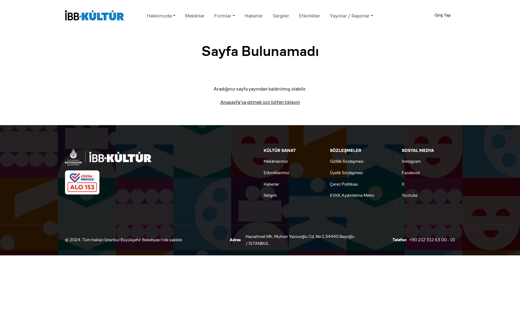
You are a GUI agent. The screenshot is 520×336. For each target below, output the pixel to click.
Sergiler (281, 16)
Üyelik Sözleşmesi (346, 172)
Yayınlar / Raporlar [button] (350, 16)
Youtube (409, 195)
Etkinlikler (309, 16)
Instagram (411, 161)
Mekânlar (195, 16)
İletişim (270, 195)
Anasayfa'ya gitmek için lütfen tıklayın (260, 102)
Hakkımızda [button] (159, 16)
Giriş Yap (443, 15)
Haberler (254, 16)
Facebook (411, 172)
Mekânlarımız (276, 161)
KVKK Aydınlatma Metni (352, 195)
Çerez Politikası (344, 184)
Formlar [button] (222, 16)
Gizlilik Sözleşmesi (347, 161)
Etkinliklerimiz (276, 172)
